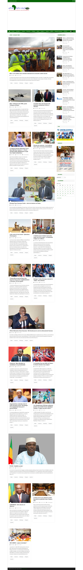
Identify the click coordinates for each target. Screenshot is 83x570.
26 (70, 193)
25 (67, 193)
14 (57, 191)
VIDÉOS (51, 31)
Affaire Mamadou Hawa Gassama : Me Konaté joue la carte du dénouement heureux (31, 330)
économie (28, 31)
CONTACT (65, 31)
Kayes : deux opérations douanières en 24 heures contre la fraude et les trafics (68, 67)
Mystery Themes (24, 568)
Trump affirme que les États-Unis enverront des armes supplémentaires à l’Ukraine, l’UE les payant (19, 280)
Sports (47, 31)
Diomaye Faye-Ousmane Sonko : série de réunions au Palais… (25, 203)
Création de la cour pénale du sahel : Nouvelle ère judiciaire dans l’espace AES (42, 499)
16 (62, 191)
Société (42, 31)
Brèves (23, 31)
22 (60, 193)
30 (62, 195)
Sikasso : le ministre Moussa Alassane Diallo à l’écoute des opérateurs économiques (68, 39)
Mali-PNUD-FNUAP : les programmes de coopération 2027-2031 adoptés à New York (68, 74)
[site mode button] (71, 31)
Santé (38, 31)
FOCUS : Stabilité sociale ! (16, 466)
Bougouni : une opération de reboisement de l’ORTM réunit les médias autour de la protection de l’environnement (68, 108)
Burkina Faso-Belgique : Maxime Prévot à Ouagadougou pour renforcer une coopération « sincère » (69, 118)
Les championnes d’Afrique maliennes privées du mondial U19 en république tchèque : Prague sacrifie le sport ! (43, 407)
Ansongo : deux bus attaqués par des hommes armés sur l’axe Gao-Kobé (68, 90)
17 (65, 191)
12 (70, 189)
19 (70, 191)
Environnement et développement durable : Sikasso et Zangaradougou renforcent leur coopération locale (68, 48)
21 (57, 193)
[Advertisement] (41, 22)
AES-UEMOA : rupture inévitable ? (18, 543)
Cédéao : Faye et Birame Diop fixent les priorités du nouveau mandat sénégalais (68, 82)
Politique (33, 31)
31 (65, 195)
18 (67, 191)
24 (65, 193)
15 (60, 191)
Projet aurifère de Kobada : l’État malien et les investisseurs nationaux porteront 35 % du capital (68, 58)
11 (67, 189)
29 (60, 195)
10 (65, 189)
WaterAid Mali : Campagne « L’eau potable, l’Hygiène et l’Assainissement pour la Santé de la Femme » (69, 99)
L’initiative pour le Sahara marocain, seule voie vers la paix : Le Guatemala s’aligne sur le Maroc (43, 237)
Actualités (18, 31)
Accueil (13, 31)
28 (57, 195)
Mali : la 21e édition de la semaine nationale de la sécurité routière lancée (28, 73)
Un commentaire (26, 154)
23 (62, 193)
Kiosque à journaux (58, 31)
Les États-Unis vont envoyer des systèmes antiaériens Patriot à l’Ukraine (41, 105)
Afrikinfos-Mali (18, 75)
